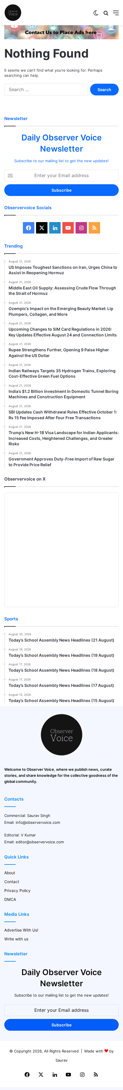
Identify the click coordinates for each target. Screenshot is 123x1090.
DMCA (10, 899)
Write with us (16, 939)
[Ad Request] (61, 38)
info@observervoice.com (38, 822)
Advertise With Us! (21, 930)
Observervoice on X (24, 479)
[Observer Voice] (12, 12)
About (9, 873)
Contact (11, 881)
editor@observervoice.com (40, 842)
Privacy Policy (17, 890)
